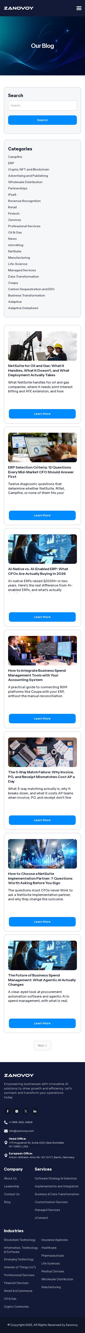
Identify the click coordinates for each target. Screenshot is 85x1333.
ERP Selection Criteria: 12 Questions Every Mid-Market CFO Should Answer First (41, 472)
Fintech (14, 213)
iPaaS (12, 194)
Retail (12, 207)
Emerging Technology (19, 1259)
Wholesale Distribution (25, 182)
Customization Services (51, 1202)
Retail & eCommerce (18, 1291)
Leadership (11, 1186)
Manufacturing (19, 257)
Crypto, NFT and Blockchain (28, 169)
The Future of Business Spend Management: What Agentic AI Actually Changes (42, 980)
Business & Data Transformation (57, 1194)
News (12, 239)
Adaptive (15, 302)
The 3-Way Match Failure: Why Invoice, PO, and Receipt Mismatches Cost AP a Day (41, 777)
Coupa (13, 283)
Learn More (42, 414)
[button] (79, 8)
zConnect (41, 1218)
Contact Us (12, 1194)
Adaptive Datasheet (23, 308)
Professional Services (24, 226)
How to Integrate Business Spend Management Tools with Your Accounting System (37, 675)
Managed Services (22, 270)
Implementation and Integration (56, 1186)
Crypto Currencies (16, 1306)
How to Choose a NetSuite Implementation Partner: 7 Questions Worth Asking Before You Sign (40, 878)
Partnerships (17, 188)
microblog (15, 245)
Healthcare (49, 1248)
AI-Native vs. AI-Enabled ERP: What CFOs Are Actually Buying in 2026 (38, 571)
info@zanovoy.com (21, 1131)
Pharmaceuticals (52, 1255)
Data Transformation (23, 276)
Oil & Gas (15, 232)
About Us (10, 1178)
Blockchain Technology (19, 1240)
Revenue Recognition (24, 201)
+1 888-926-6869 (20, 1122)
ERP (11, 163)
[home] (12, 8)
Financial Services (16, 1283)
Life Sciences (50, 1263)
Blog (7, 1202)
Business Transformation (26, 295)
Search (15, 95)
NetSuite (14, 251)
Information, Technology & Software (21, 1250)
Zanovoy (14, 220)
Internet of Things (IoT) (20, 1267)
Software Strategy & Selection (56, 1178)
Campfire (15, 157)
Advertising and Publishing (28, 176)
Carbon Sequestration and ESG (31, 289)
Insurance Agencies (54, 1240)
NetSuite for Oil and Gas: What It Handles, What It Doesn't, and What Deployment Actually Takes (38, 370)
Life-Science (17, 264)
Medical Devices (52, 1271)
